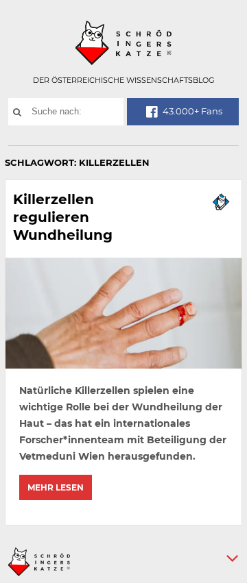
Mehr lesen (55, 487)
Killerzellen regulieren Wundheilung (63, 217)
